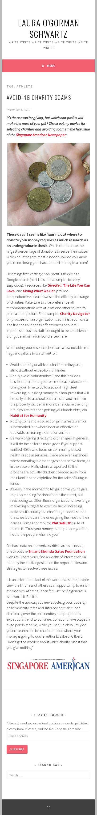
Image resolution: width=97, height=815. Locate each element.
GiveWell (54, 285)
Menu (51, 65)
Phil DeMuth (61, 523)
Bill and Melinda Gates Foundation (56, 551)
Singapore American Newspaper (41, 134)
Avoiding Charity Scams (39, 97)
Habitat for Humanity (28, 415)
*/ (48, 807)
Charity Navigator (75, 313)
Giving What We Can (39, 290)
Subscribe (17, 749)
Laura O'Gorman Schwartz (48, 28)
